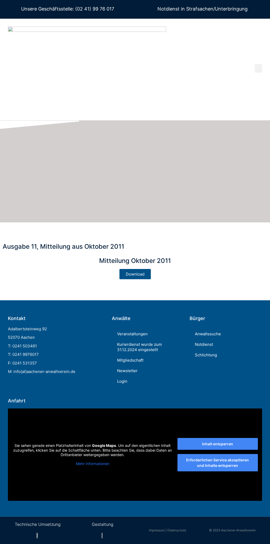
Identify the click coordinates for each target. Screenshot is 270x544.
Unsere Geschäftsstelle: (47, 9)
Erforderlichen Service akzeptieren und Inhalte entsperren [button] (217, 463)
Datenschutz (176, 530)
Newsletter (127, 370)
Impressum (157, 530)
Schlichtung (206, 354)
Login (122, 381)
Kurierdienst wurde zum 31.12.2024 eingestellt (139, 347)
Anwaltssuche (208, 333)
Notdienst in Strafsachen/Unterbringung (202, 9)
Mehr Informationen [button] (92, 463)
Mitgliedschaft (130, 360)
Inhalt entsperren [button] (217, 444)
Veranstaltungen (132, 333)
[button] (258, 68)
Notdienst (204, 344)
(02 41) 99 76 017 (94, 9)
